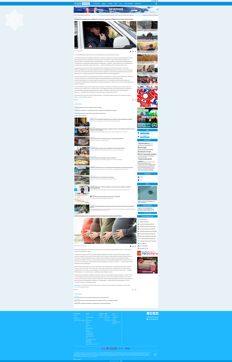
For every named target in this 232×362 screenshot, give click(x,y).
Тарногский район (141, 169)
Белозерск (152, 156)
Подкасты (106, 315)
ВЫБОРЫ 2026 (138, 3)
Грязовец (152, 168)
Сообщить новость (147, 212)
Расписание (114, 315)
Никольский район (149, 169)
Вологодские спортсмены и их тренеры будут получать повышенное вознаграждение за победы (95, 110)
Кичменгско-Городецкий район (144, 168)
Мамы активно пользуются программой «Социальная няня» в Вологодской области (92, 303)
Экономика (88, 325)
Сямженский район (141, 170)
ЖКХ (87, 318)
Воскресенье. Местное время (79, 320)
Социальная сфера (89, 317)
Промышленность (89, 334)
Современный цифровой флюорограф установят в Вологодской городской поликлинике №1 (123, 15)
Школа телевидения (128, 3)
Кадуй (139, 156)
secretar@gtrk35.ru (153, 319)
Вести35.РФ (77, 287)
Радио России (107, 317)
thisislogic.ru (95, 356)
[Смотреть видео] (81, 131)
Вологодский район (147, 154)
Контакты (114, 320)
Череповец (143, 143)
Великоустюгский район (145, 149)
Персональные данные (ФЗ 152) (79, 356)
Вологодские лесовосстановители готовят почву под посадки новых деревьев (76, 15)
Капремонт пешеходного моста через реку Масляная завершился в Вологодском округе (111, 167)
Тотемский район (151, 164)
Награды (114, 318)
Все (86, 315)
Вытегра (151, 143)
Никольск (146, 161)
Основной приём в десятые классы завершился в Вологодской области (107, 148)
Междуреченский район (142, 165)
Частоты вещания (108, 320)
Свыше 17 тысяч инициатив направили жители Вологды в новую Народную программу (111, 119)
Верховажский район (149, 170)
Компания (114, 323)
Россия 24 (76, 317)
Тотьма (149, 163)
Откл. (121, 361)
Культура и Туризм (89, 328)
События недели (77, 318)
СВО (86, 337)
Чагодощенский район (142, 157)
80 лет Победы (89, 342)
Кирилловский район (143, 163)
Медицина (88, 329)
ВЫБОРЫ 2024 (88, 340)
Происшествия (89, 320)
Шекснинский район (143, 145)
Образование (88, 331)
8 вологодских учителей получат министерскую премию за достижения (90, 113)
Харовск (153, 167)
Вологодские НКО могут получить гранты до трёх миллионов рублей (106, 138)
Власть (87, 323)
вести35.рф (80, 97)
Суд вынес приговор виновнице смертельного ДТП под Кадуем (88, 107)
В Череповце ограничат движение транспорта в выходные (105, 196)
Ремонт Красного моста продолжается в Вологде (102, 177)
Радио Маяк (107, 318)
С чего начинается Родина (91, 339)
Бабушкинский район (142, 164)
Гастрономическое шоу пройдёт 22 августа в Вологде (103, 157)
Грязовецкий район (146, 167)
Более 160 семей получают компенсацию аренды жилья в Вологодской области (91, 297)
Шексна (150, 145)
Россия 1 (75, 315)
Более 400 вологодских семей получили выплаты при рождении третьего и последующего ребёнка (96, 300)
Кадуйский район (151, 161)
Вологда (142, 147)
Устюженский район (144, 156)
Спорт (87, 326)
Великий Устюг (144, 151)
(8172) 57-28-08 (153, 317)
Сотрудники (114, 317)
